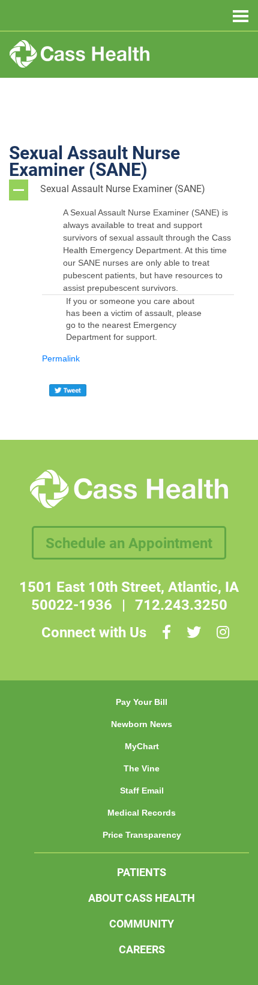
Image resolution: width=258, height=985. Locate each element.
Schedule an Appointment (129, 542)
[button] (129, 190)
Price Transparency (142, 835)
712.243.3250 (181, 604)
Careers (142, 949)
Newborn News (141, 724)
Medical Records (141, 812)
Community (141, 923)
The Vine (142, 768)
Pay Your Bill (141, 702)
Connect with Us (93, 632)
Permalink (61, 358)
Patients (141, 872)
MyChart (142, 746)
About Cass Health (141, 897)
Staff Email (142, 790)
